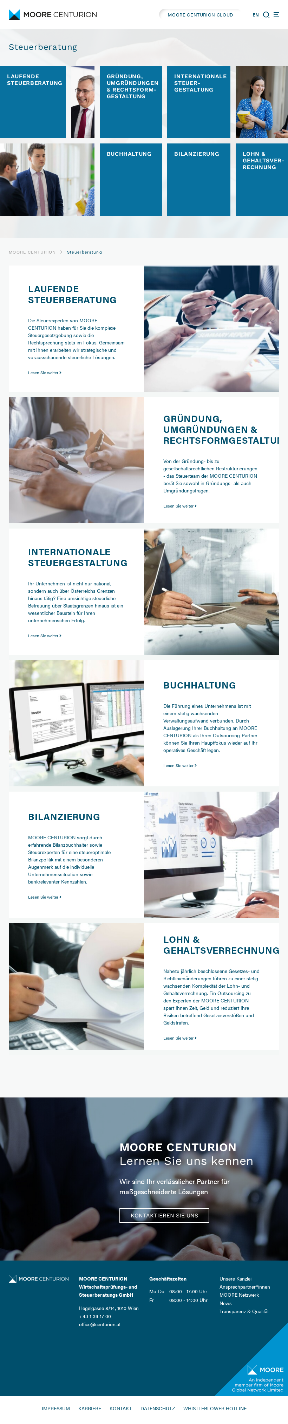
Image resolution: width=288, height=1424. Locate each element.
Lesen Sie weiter (43, 372)
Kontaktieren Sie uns (164, 1215)
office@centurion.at (99, 1324)
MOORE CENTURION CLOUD (200, 14)
